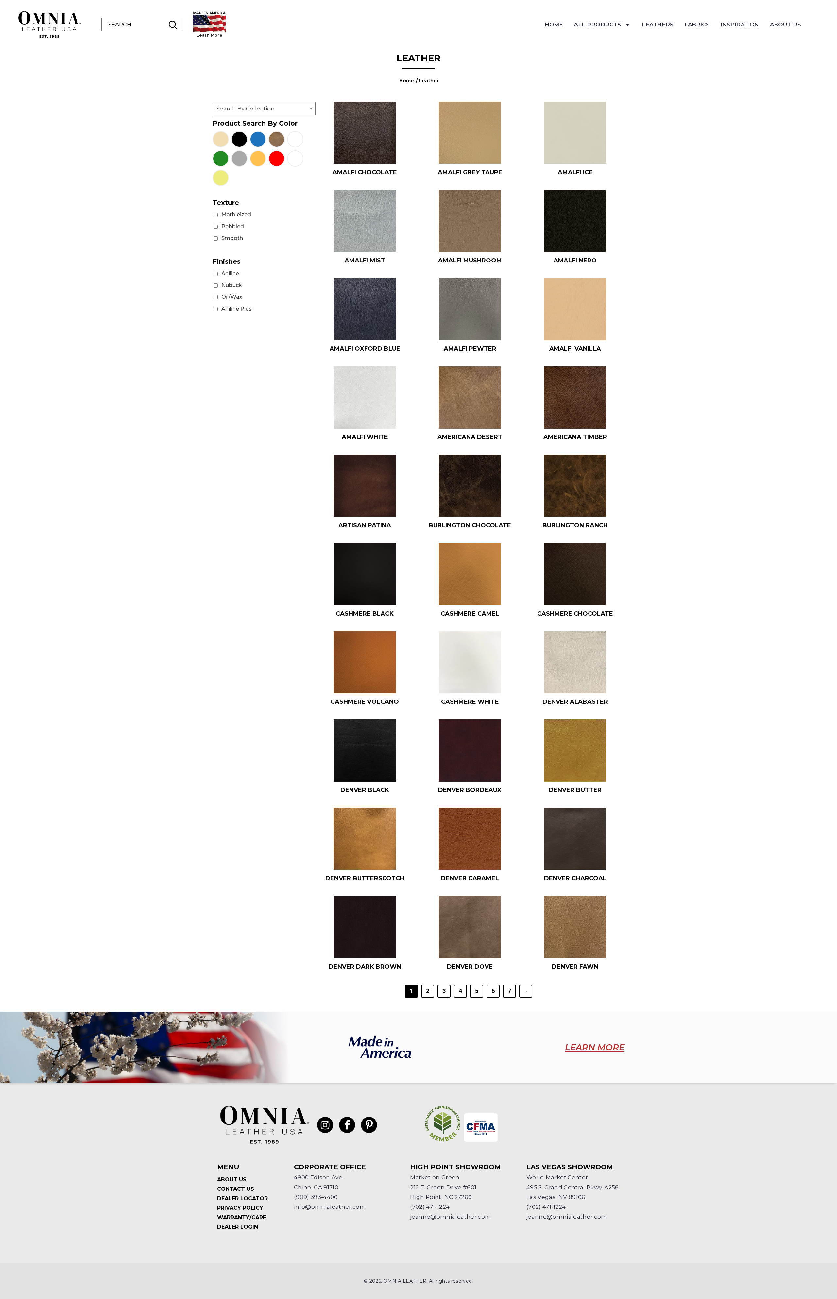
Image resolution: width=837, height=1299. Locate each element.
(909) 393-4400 (316, 1197)
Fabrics (697, 24)
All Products (597, 24)
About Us (785, 24)
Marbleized (236, 214)
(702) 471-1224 (430, 1207)
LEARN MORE (594, 1047)
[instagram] (325, 1125)
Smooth (232, 238)
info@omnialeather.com (330, 1207)
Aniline (230, 273)
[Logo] (49, 24)
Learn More (209, 35)
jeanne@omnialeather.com (450, 1216)
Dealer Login (237, 1227)
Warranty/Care (241, 1217)
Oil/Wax (231, 297)
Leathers (658, 24)
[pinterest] (369, 1125)
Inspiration (740, 24)
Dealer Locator (242, 1198)
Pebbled (232, 226)
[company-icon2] (481, 1127)
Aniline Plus (236, 309)
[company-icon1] (442, 1124)
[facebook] (347, 1125)
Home (554, 24)
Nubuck (231, 285)
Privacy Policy (240, 1208)
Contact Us (235, 1189)
